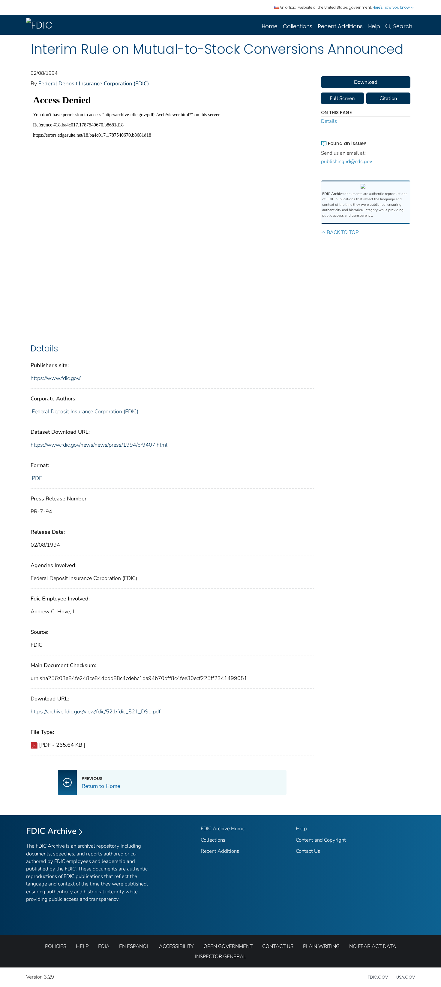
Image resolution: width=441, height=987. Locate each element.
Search (402, 26)
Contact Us (308, 851)
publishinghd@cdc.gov (346, 161)
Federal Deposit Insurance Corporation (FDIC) (93, 83)
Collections (297, 26)
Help (374, 26)
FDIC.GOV (378, 977)
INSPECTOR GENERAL (220, 956)
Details (329, 121)
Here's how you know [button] (392, 7)
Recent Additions (340, 26)
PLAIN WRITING (321, 946)
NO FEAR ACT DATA (372, 946)
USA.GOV (405, 977)
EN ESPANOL (134, 946)
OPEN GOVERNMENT (228, 946)
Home (270, 26)
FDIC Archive (51, 831)
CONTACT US (277, 946)
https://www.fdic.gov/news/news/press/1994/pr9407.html (99, 444)
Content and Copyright (321, 840)
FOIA (104, 946)
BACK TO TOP (342, 232)
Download (365, 82)
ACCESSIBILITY (176, 946)
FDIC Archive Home (222, 828)
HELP (82, 946)
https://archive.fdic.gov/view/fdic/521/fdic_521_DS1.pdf (95, 711)
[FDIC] (40, 24)
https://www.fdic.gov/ (56, 378)
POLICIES (55, 946)
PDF (37, 478)
